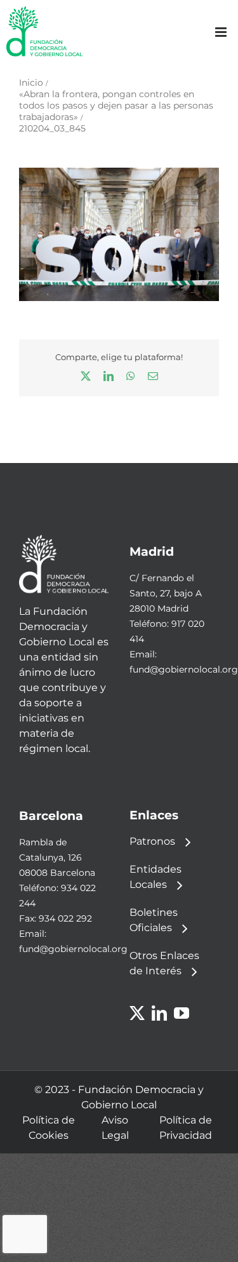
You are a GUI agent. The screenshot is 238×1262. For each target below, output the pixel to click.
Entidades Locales (155, 876)
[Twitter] (137, 1013)
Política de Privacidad (185, 1127)
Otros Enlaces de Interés (164, 963)
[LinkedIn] (159, 1013)
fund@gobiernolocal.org (183, 669)
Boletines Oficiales (153, 920)
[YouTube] (181, 1013)
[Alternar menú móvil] (221, 32)
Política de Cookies (48, 1127)
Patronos (152, 841)
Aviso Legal (115, 1127)
